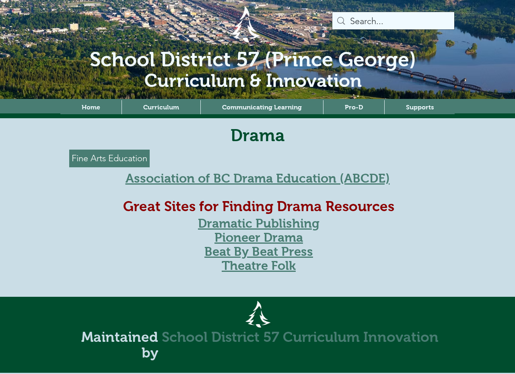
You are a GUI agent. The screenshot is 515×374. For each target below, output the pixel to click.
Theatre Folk (259, 266)
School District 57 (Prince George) (253, 59)
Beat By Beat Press (258, 252)
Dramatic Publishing (258, 223)
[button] (161, 107)
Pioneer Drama (258, 237)
